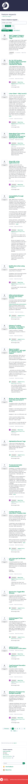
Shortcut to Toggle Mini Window (17, 592)
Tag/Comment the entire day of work (17, 666)
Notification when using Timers (17, 266)
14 (11, 730)
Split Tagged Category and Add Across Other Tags (16, 37)
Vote (4, 39)
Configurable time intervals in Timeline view (17, 512)
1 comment (11, 118)
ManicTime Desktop (19, 78)
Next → (15, 730)
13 (24, 728)
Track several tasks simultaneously (15, 465)
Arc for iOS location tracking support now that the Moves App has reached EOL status (17, 62)
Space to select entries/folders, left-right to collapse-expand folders (17, 351)
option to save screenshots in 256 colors (17, 647)
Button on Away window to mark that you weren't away (17, 400)
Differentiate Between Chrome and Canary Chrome (16, 296)
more (10, 116)
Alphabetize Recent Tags (17, 441)
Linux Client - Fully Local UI (17, 93)
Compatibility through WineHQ (16, 196)
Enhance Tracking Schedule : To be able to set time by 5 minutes (17, 327)
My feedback (17, 30)
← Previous (6, 728)
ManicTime (8, 770)
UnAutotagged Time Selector (15, 618)
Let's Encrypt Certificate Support (17, 559)
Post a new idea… (7, 751)
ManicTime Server (18, 574)
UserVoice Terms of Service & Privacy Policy (19, 779)
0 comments (11, 139)
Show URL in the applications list (14, 162)
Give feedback (9, 766)
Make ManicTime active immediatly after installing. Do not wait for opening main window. (17, 135)
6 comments (11, 78)
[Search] (24, 763)
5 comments (17, 52)
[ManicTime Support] (5, 5)
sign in (15, 743)
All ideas (5, 753)
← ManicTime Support (6, 16)
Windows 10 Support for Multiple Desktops (17, 692)
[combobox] (13, 763)
